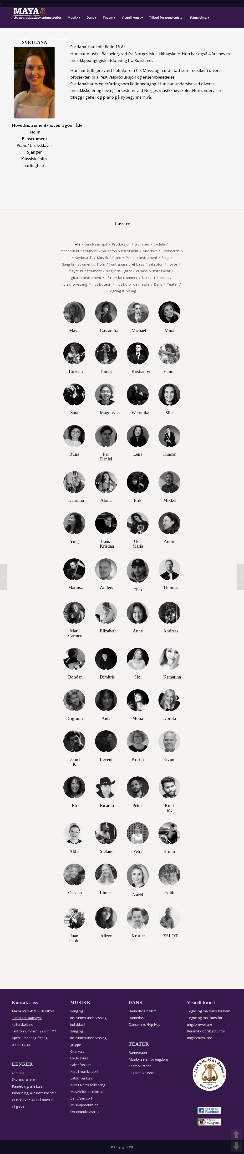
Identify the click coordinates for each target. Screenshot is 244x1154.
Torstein (75, 371)
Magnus (107, 412)
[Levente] (106, 741)
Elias (137, 590)
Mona (137, 718)
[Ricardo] (106, 787)
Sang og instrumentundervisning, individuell (88, 1018)
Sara (74, 412)
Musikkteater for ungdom (148, 1059)
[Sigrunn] (74, 700)
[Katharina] (169, 659)
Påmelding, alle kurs (27, 1086)
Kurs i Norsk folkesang (87, 1085)
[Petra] (138, 833)
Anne (138, 631)
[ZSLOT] (169, 918)
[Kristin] (138, 741)
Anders (106, 587)
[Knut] (3, 577)
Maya (74, 330)
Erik (138, 500)
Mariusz (75, 587)
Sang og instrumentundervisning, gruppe (88, 1038)
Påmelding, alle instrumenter (34, 1093)
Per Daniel (106, 456)
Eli (74, 805)
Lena (137, 454)
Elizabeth (108, 631)
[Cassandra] (106, 312)
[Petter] (138, 787)
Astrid (137, 894)
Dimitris (107, 677)
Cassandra (109, 330)
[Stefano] (106, 833)
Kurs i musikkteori (84, 1071)
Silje (169, 413)
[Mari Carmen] (74, 613)
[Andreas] (169, 613)
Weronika (140, 412)
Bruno (169, 851)
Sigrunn (75, 718)
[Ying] (74, 523)
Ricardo (107, 805)
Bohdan (75, 677)
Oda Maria (137, 544)
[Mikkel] (169, 482)
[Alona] (106, 482)
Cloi (138, 677)
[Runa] (74, 436)
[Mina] (169, 312)
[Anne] (138, 613)
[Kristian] (138, 918)
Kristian (139, 936)
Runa (74, 454)
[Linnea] (106, 875)
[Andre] (169, 523)
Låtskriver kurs (81, 1078)
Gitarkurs (77, 1051)
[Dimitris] (106, 659)
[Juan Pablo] (74, 918)
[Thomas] (169, 569)
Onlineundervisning (84, 1111)
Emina (169, 371)
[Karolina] (74, 482)
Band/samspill (81, 1098)
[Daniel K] (74, 741)
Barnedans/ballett (142, 1011)
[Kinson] (169, 436)
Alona (106, 500)
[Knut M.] (169, 787)
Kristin (138, 759)
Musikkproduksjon (84, 1105)
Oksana (75, 892)
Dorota (169, 718)
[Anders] (106, 569)
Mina (169, 330)
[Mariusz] (74, 569)
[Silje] (169, 395)
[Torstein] (74, 353)
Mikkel (169, 500)
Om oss (18, 1072)
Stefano (107, 851)
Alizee (106, 936)
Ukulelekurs (79, 1058)
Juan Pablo (74, 938)
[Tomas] (106, 353)
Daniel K (74, 762)
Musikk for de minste (86, 1091)
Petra (137, 851)
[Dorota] (169, 700)
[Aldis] (74, 833)
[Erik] (138, 482)
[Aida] (106, 700)
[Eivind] (169, 741)
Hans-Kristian (107, 544)
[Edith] (169, 875)
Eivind (169, 759)
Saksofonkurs (80, 1065)
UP (236, 1134)
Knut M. (169, 808)
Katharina (172, 677)
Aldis (74, 851)
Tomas (106, 371)
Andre (169, 541)
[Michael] (138, 312)
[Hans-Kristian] (106, 523)
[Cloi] (138, 659)
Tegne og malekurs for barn (208, 1011)
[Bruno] (169, 833)
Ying (74, 541)
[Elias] (138, 570)
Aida (106, 718)
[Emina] (169, 353)
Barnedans (137, 1017)
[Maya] (74, 312)
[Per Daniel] (106, 436)
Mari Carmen (75, 633)
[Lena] (138, 436)
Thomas (170, 587)
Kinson (170, 454)
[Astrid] (138, 876)
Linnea (106, 892)
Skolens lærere (23, 1079)
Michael (139, 330)
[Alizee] (106, 918)
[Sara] (74, 395)
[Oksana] (74, 875)
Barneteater (138, 1052)
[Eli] (74, 787)
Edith (169, 892)
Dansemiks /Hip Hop (144, 1024)
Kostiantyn (142, 371)
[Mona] (138, 700)
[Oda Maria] (138, 523)
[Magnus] (106, 395)
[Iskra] (240, 577)
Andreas (170, 631)
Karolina (76, 500)
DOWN (236, 1146)
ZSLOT (170, 936)
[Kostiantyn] (138, 353)
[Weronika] (138, 395)
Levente (107, 759)
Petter (137, 805)
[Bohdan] (74, 659)
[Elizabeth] (106, 613)
